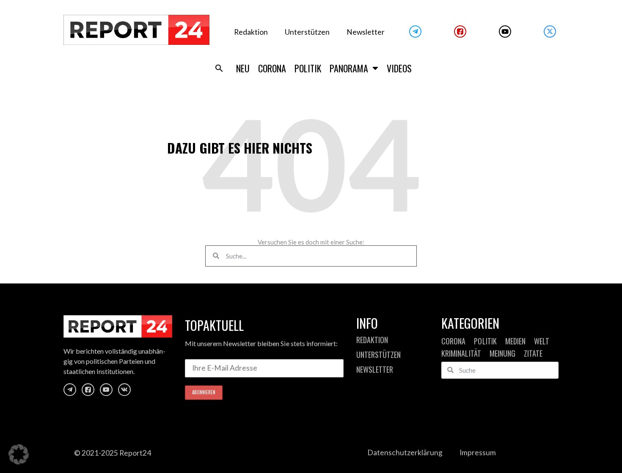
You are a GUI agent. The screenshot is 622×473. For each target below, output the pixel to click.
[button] (219, 68)
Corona (272, 68)
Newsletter (366, 32)
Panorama (349, 68)
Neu (243, 68)
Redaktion (251, 32)
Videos (399, 68)
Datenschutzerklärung (405, 452)
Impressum (478, 452)
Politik (307, 68)
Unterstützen (307, 32)
